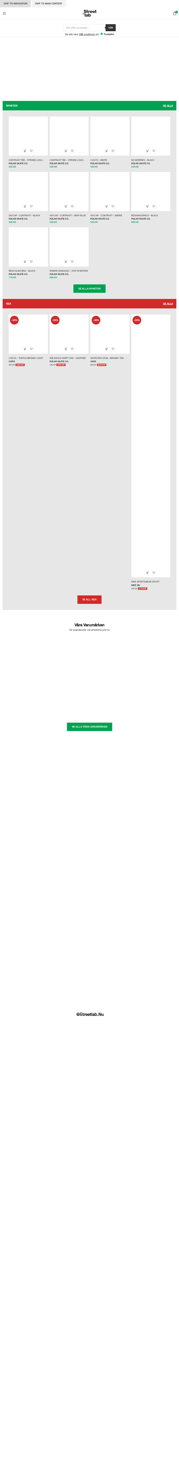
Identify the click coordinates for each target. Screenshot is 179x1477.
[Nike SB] (25, 690)
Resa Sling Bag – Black (19, 276)
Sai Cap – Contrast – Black (21, 220)
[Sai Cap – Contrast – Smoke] (110, 195)
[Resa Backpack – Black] (153, 195)
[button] (150, 210)
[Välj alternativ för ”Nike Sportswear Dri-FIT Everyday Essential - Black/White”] (150, 578)
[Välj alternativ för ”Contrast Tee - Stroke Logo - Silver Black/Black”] (65, 154)
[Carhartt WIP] (111, 658)
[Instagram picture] (16, 1168)
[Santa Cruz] (25, 701)
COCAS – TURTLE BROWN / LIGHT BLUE (26, 365)
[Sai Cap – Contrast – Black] (26, 195)
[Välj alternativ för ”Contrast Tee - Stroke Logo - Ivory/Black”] (23, 154)
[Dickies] (25, 676)
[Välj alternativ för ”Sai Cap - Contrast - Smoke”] (108, 210)
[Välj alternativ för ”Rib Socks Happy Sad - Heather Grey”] (65, 356)
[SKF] (68, 701)
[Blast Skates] (68, 658)
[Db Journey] (153, 658)
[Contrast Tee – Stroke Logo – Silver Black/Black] (68, 138)
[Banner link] (45, 73)
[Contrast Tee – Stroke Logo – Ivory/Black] (26, 138)
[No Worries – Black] (153, 138)
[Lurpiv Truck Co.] (111, 676)
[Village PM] (68, 716)
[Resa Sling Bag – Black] (26, 252)
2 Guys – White (98, 163)
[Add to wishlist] (29, 154)
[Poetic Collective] (111, 690)
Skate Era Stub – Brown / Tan (107, 365)
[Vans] (25, 716)
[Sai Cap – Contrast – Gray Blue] (68, 195)
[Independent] (68, 676)
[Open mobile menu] (4, 13)
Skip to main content (48, 3)
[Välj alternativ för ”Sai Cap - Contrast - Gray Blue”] (65, 210)
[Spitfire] (111, 701)
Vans (93, 368)
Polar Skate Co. (15, 166)
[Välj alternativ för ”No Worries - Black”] (150, 154)
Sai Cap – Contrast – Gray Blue (66, 220)
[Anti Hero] (25, 658)
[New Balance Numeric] (153, 676)
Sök (110, 27)
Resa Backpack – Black (146, 220)
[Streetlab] (153, 701)
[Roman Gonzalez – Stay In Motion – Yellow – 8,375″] (68, 252)
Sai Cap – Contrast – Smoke (106, 220)
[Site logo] (89, 12)
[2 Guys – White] (110, 138)
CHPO (9, 368)
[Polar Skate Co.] (153, 690)
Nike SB (137, 591)
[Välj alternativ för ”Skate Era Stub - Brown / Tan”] (108, 356)
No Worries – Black (144, 163)
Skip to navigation (15, 3)
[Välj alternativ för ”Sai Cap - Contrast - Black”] (23, 210)
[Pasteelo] (68, 690)
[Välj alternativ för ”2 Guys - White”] (108, 154)
